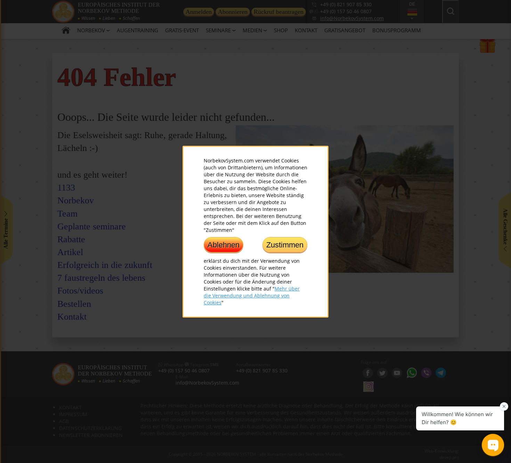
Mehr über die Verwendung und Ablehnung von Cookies (252, 295)
